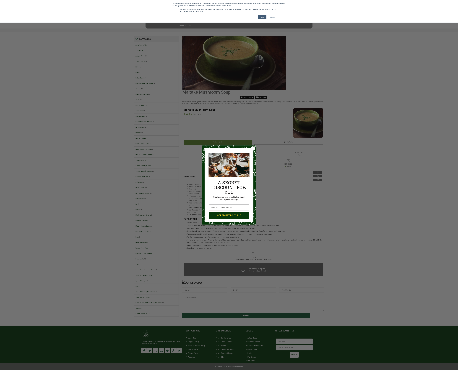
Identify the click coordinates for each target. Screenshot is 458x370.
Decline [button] (272, 17)
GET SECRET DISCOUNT (229, 215)
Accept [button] (262, 17)
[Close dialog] (253, 148)
